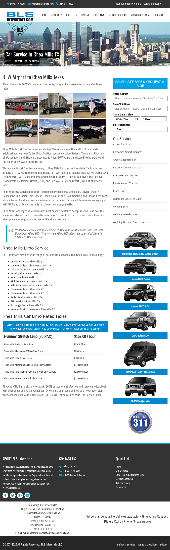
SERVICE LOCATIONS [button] (118, 14)
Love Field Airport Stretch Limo (130, 475)
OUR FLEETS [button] (71, 14)
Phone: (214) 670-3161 (42, 521)
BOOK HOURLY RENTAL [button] (140, 14)
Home (8, 61)
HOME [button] (44, 14)
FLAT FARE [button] (85, 14)
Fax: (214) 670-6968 (42, 529)
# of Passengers (121, 125)
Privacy (164, 544)
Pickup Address (120, 94)
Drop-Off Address (121, 104)
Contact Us (121, 487)
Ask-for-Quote (123, 483)
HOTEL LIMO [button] (99, 14)
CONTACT (159, 14)
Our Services (122, 470)
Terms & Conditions (148, 544)
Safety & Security (152, 3)
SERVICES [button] (55, 14)
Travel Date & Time (123, 114)
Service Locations (124, 479)
